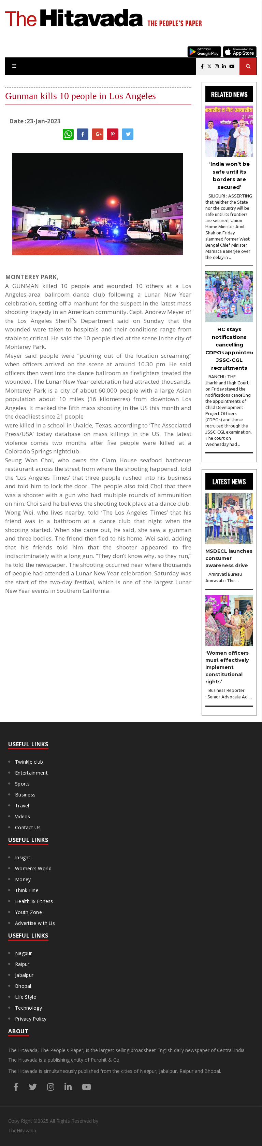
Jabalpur (24, 975)
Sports (22, 783)
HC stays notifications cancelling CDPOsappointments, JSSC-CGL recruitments (229, 348)
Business (25, 794)
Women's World (33, 868)
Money (23, 879)
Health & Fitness (34, 901)
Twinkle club (29, 762)
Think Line (27, 890)
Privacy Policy (30, 1018)
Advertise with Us (35, 923)
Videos (22, 816)
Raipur (22, 964)
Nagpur (23, 953)
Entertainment (31, 772)
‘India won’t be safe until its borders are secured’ (229, 175)
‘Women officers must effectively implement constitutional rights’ (227, 667)
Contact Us (28, 827)
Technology (28, 1008)
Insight (22, 857)
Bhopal (23, 986)
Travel (22, 805)
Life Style (25, 997)
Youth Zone (28, 912)
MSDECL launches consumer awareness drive (228, 558)
